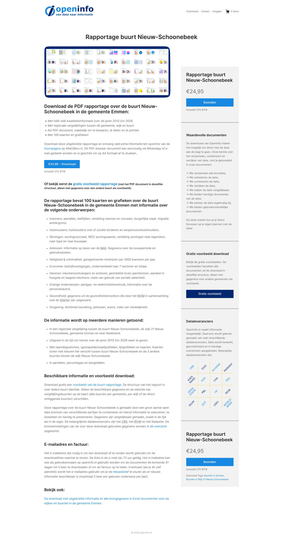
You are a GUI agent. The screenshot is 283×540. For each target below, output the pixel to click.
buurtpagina (52, 148)
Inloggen (217, 11)
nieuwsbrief (121, 472)
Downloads (192, 11)
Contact (205, 11)
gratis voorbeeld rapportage (95, 184)
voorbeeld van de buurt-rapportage (97, 385)
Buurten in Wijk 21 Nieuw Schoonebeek (207, 479)
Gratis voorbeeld (209, 294)
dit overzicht (158, 426)
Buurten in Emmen (214, 475)
